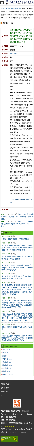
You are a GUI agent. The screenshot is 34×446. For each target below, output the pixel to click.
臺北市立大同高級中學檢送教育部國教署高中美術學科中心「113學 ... (17, 223)
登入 (2, 395)
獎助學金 (6, 371)
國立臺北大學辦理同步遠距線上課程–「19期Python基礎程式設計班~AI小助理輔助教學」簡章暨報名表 (17, 267)
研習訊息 (7, 353)
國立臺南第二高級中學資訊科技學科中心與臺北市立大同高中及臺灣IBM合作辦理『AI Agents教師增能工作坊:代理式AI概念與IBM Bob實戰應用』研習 (17, 303)
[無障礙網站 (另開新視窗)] (17, 439)
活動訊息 (7, 365)
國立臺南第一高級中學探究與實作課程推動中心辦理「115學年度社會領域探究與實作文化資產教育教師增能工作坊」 (17, 247)
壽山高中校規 (7, 374)
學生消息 (7, 359)
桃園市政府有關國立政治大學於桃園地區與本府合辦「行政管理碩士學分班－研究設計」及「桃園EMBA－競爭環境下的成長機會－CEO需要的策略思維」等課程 (17, 317)
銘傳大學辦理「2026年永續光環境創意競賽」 (17, 328)
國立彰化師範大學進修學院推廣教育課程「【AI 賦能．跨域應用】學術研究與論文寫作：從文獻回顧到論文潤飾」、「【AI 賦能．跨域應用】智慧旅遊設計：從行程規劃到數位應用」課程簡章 (17, 289)
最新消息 (7, 350)
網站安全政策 (5, 384)
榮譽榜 (6, 356)
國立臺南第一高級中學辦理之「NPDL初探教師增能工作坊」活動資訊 (17, 257)
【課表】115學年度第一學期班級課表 (15, 239)
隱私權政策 (5, 387)
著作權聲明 (5, 391)
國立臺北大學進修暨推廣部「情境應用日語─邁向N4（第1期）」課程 (17, 277)
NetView (23, 432)
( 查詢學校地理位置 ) (9, 426)
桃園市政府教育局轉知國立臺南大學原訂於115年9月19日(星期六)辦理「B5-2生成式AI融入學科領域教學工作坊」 (17, 337)
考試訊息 (6, 362)
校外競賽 (6, 368)
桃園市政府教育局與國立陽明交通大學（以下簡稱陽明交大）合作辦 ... (17, 216)
